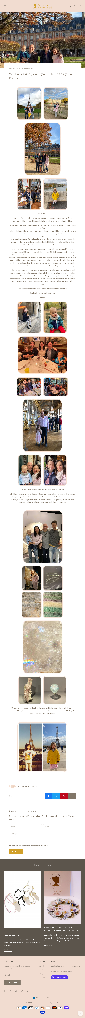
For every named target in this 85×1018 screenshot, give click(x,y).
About (41, 966)
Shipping (42, 974)
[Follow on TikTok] (28, 991)
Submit (16, 852)
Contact (42, 970)
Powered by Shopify (51, 1003)
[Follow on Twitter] (10, 991)
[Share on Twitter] (56, 796)
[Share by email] (72, 796)
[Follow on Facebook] (5, 991)
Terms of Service (68, 816)
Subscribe (12, 983)
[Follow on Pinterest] (22, 991)
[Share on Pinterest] (64, 796)
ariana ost (29, 68)
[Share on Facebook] (48, 796)
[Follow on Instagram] (16, 991)
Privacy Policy (54, 816)
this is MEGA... (13, 935)
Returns (42, 978)
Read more (8, 950)
